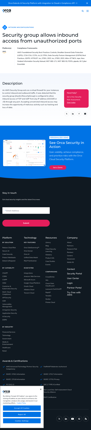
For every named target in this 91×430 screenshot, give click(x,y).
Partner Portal (74, 287)
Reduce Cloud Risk (9, 247)
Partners (70, 246)
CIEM (4, 283)
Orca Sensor (28, 251)
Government (6, 339)
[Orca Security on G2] (79, 419)
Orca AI (26, 254)
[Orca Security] (8, 11)
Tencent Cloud (29, 293)
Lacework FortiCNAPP (53, 289)
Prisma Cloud (50, 302)
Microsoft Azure (29, 280)
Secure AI (5, 251)
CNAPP (5, 273)
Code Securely (7, 254)
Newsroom (71, 259)
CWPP (4, 280)
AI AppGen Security (9, 310)
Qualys (48, 299)
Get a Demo (57, 167)
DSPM (4, 320)
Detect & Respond (8, 261)
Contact (71, 269)
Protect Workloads (9, 257)
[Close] (40, 389)
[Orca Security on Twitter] (59, 419)
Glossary (49, 255)
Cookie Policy (21, 403)
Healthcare (6, 348)
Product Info (50, 258)
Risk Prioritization (30, 261)
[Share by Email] (85, 113)
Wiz (47, 280)
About (69, 242)
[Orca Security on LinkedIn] (66, 419)
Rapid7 (48, 292)
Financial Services (8, 332)
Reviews (70, 252)
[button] (87, 3)
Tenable (48, 296)
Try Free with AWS (74, 293)
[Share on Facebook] (79, 113)
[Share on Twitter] (66, 113)
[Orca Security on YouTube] (72, 419)
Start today (71, 102)
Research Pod (72, 249)
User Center (73, 278)
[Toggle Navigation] (87, 11)
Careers (70, 256)
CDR (4, 301)
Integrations (28, 273)
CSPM (4, 276)
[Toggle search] (83, 11)
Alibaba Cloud (29, 289)
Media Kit (70, 262)
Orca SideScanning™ (31, 247)
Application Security (9, 313)
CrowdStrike (50, 277)
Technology (6, 335)
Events (48, 264)
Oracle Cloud (28, 286)
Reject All (22, 414)
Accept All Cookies (22, 408)
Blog (47, 246)
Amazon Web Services (32, 276)
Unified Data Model (31, 257)
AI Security (6, 316)
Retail (4, 351)
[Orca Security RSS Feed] (86, 419)
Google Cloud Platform (32, 283)
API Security (6, 297)
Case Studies (50, 261)
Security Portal (74, 273)
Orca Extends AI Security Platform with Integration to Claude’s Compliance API (41, 3)
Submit (26, 223)
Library (48, 242)
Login (70, 283)
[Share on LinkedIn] (73, 113)
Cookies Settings (22, 421)
